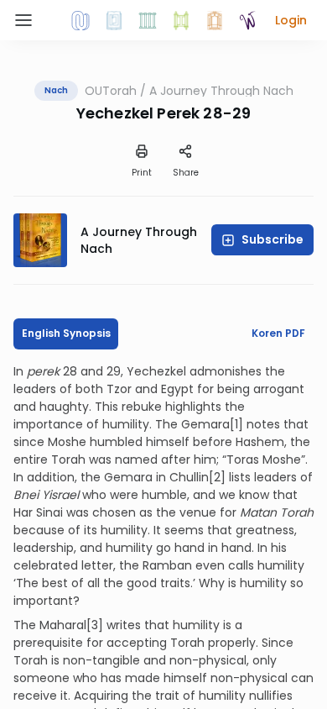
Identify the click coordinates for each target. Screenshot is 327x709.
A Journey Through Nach (221, 91)
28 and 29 (92, 371)
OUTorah (111, 91)
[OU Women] (248, 20)
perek (45, 371)
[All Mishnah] (114, 20)
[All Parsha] (181, 20)
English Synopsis (66, 333)
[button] (291, 20)
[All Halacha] (147, 20)
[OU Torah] (80, 20)
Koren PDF (278, 333)
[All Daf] (214, 20)
